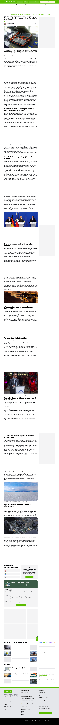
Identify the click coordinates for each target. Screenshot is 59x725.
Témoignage (50, 642)
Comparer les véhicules (44, 697)
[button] (21, 597)
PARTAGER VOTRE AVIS (25, 690)
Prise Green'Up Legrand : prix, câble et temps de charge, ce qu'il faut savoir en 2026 (19, 668)
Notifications (27, 720)
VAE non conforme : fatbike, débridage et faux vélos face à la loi (47, 680)
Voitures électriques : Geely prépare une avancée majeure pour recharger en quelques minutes (19, 652)
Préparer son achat (28, 4)
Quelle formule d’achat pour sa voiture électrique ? (46, 674)
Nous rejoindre (7, 709)
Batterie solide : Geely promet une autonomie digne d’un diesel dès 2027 (46, 658)
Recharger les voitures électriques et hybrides (19, 669)
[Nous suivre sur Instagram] (10, 702)
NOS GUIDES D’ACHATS (42, 703)
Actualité (40, 681)
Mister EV (24, 711)
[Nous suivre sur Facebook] (5, 702)
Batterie (5, 21)
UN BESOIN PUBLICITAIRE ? (43, 710)
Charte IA (36, 720)
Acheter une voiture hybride (43, 706)
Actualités (6, 4)
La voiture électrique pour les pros (44, 708)
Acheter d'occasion (45, 4)
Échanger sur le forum (43, 700)
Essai (47, 642)
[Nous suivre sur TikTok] (12, 702)
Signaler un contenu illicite (43, 720)
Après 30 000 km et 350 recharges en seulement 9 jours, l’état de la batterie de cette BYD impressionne (20, 646)
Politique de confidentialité (14, 720)
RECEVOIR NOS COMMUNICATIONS (26, 696)
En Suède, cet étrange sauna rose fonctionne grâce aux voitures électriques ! (47, 652)
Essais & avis (12, 4)
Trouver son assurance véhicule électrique (47, 695)
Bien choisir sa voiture (19, 4)
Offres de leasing (42, 692)
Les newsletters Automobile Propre (28, 698)
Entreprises (52, 4)
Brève (54, 642)
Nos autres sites (24, 706)
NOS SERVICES (41, 690)
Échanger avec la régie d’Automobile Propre (45, 712)
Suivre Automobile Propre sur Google (29, 703)
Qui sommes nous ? (8, 706)
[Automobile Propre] (10, 2)
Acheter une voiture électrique (16, 675)
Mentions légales (32, 720)
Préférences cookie (21, 720)
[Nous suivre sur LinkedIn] (14, 702)
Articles (8, 16)
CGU (48, 720)
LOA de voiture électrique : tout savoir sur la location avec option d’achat (20, 674)
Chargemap (24, 714)
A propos (5, 704)
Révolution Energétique (26, 709)
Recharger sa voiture (37, 4)
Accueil (5, 16)
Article (44, 642)
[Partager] (37, 23)
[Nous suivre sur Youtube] (8, 702)
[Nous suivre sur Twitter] (6, 702)
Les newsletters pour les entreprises (28, 700)
